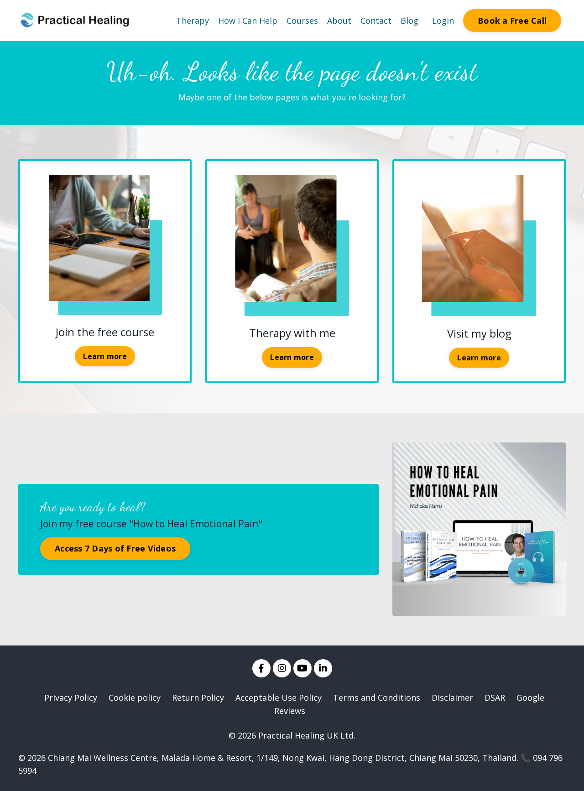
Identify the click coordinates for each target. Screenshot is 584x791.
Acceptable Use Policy (278, 697)
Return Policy (198, 697)
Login (443, 20)
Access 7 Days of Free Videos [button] (115, 548)
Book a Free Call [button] (512, 20)
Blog (409, 20)
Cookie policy (135, 697)
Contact (375, 20)
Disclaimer (452, 697)
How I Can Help (247, 20)
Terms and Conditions (376, 697)
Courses (302, 20)
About (339, 20)
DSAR (495, 697)
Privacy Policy (70, 697)
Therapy (192, 20)
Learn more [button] (105, 356)
